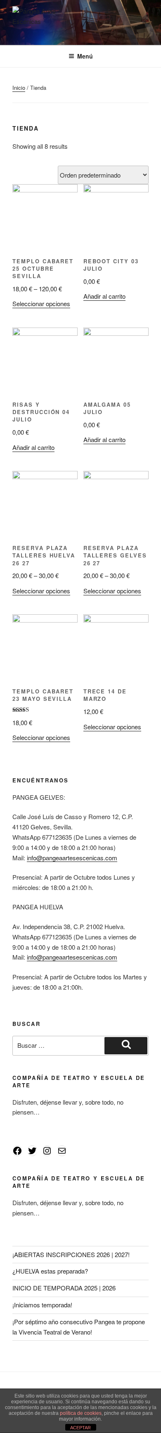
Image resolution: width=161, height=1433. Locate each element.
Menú (85, 56)
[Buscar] (125, 1045)
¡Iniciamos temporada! (42, 1304)
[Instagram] (47, 1151)
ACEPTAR (80, 1427)
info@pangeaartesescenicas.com (72, 857)
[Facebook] (17, 1151)
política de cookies (81, 1413)
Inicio (18, 87)
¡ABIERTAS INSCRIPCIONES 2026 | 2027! (71, 1254)
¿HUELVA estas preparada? (50, 1271)
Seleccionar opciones (41, 303)
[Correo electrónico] (62, 1151)
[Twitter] (32, 1151)
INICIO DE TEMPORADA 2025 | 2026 (64, 1287)
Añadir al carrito (104, 296)
